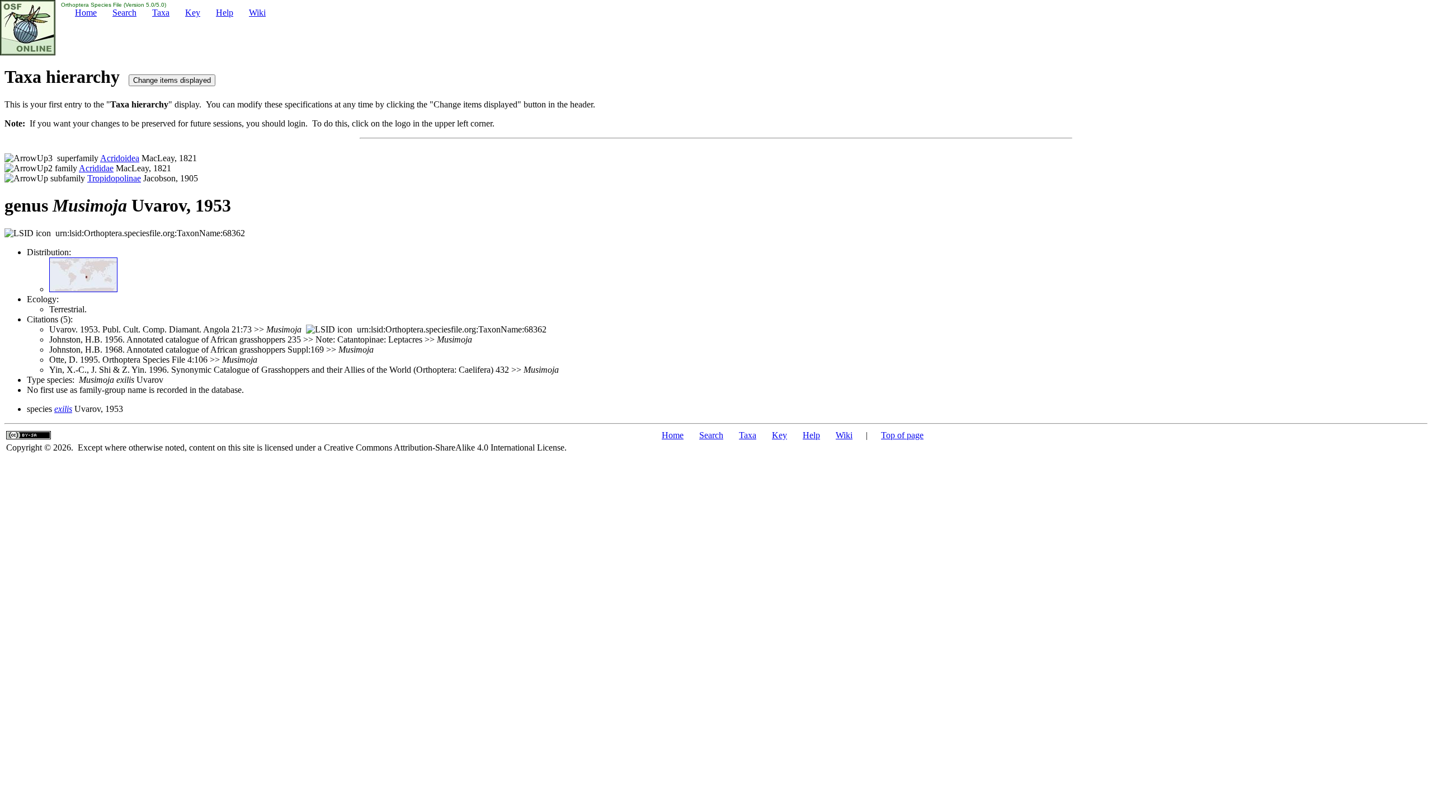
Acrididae (96, 168)
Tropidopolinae (114, 178)
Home (86, 12)
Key (192, 12)
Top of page (902, 435)
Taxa (160, 12)
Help (224, 12)
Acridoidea (119, 158)
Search (124, 12)
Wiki (257, 12)
